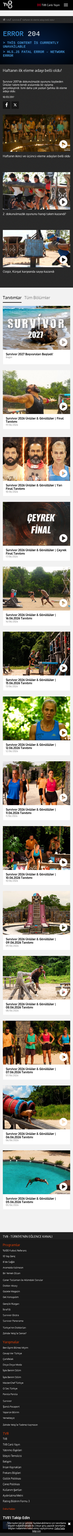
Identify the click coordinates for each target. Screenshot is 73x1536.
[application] (36, 768)
